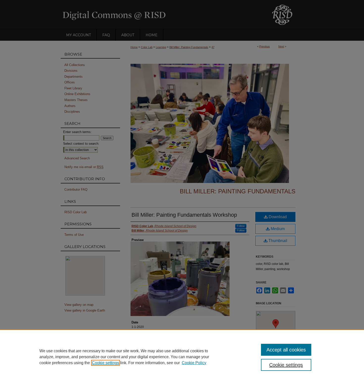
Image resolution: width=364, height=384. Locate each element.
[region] (182, 356)
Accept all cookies (286, 349)
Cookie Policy (194, 363)
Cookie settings (105, 363)
